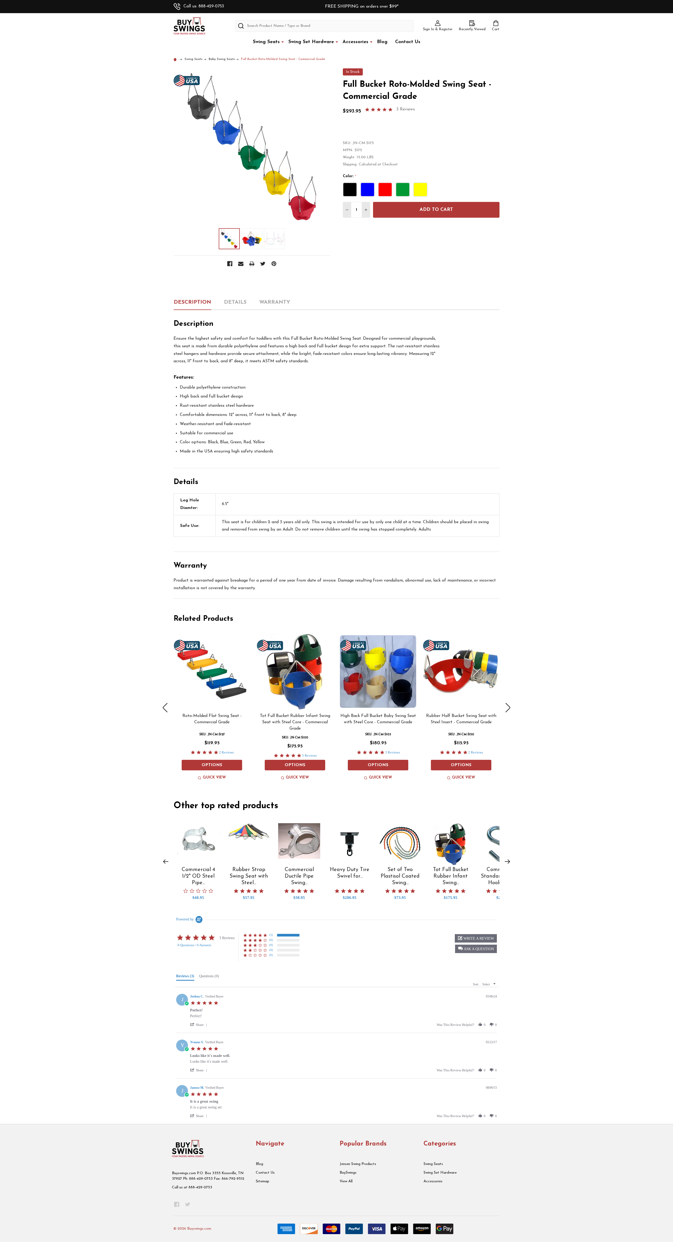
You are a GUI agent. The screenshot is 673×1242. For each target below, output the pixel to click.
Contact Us (407, 42)
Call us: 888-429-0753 (203, 6)
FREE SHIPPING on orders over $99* (362, 6)
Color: (349, 176)
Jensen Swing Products (358, 1164)
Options (212, 765)
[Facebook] (229, 263)
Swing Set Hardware (311, 42)
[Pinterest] (274, 263)
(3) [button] (271, 934)
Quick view (214, 778)
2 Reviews (226, 752)
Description (192, 302)
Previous (165, 708)
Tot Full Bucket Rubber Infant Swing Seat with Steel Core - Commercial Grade (295, 722)
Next (508, 708)
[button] (165, 861)
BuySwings (348, 1173)
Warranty (274, 302)
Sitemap (262, 1181)
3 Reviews (405, 109)
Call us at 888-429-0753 (192, 1187)
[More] (282, 41)
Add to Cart (436, 209)
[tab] (185, 977)
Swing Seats (266, 42)
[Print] (252, 263)
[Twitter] (263, 263)
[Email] (241, 263)
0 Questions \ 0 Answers (194, 945)
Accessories (355, 42)
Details (235, 302)
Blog (382, 42)
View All (346, 1181)
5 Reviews (309, 755)
